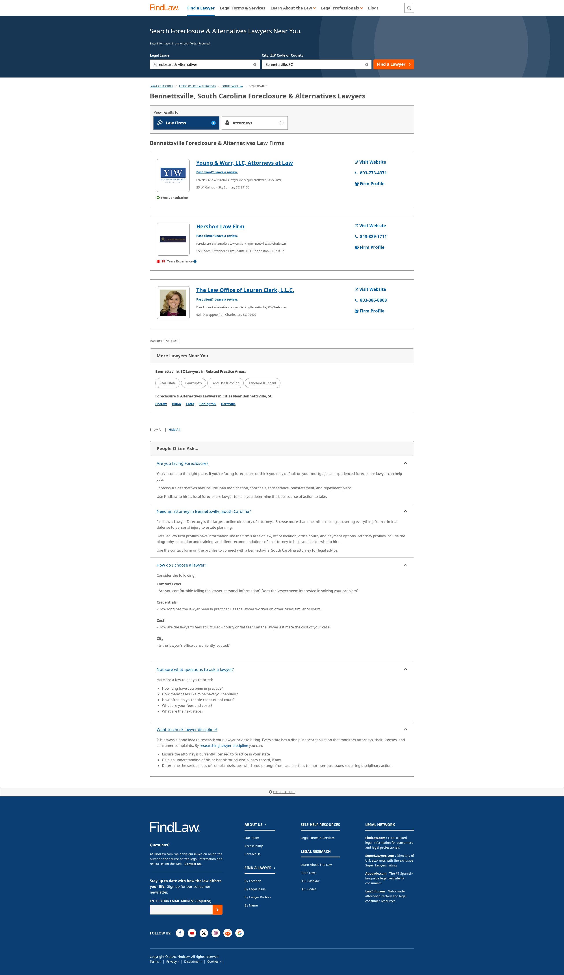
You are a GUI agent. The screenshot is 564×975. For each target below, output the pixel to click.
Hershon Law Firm (220, 226)
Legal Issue (159, 55)
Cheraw (161, 404)
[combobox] (205, 64)
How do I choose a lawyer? (181, 565)
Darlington (207, 404)
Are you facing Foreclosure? (182, 463)
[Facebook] (180, 933)
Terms (155, 961)
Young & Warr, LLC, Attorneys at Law (244, 162)
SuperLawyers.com (379, 855)
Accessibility (254, 846)
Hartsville (228, 404)
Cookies (213, 961)
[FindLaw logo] (166, 8)
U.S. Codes (308, 889)
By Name (251, 905)
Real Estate (168, 383)
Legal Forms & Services (318, 838)
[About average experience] (195, 261)
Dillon (176, 404)
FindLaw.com (375, 838)
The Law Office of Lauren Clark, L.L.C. (245, 290)
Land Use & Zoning (225, 383)
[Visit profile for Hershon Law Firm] (173, 239)
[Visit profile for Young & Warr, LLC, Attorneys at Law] (173, 175)
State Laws (308, 873)
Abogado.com (376, 873)
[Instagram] (216, 933)
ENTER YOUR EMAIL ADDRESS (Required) (180, 901)
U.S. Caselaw (310, 881)
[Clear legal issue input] (255, 64)
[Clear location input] (367, 64)
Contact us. (193, 864)
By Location (253, 881)
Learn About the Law (316, 864)
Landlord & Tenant (262, 383)
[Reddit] (227, 933)
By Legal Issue (255, 889)
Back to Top (284, 792)
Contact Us (252, 854)
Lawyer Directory (161, 86)
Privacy (172, 961)
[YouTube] (192, 933)
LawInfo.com (375, 891)
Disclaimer (192, 961)
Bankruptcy (193, 383)
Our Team (252, 838)
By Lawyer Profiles (258, 897)
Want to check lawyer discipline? (187, 729)
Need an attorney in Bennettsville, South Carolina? (204, 511)
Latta (190, 404)
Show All (156, 429)
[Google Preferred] (239, 933)
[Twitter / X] (204, 933)
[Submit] (218, 910)
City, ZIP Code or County (283, 55)
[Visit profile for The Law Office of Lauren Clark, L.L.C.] (173, 302)
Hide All (174, 429)
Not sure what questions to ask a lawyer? (195, 669)
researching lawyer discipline (224, 745)
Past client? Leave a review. (217, 172)
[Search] (409, 8)
